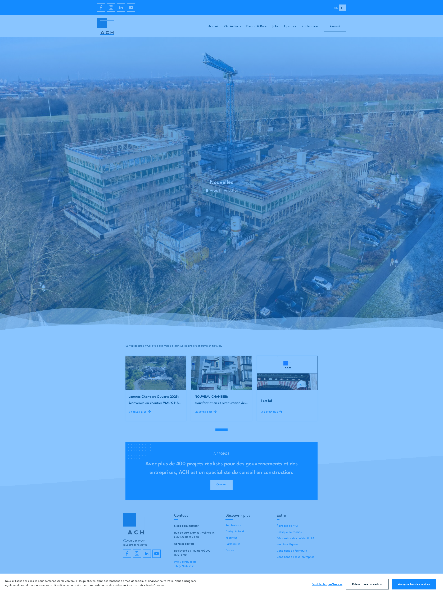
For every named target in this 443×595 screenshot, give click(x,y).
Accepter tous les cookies (414, 584)
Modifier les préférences (327, 584)
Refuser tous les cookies (367, 584)
